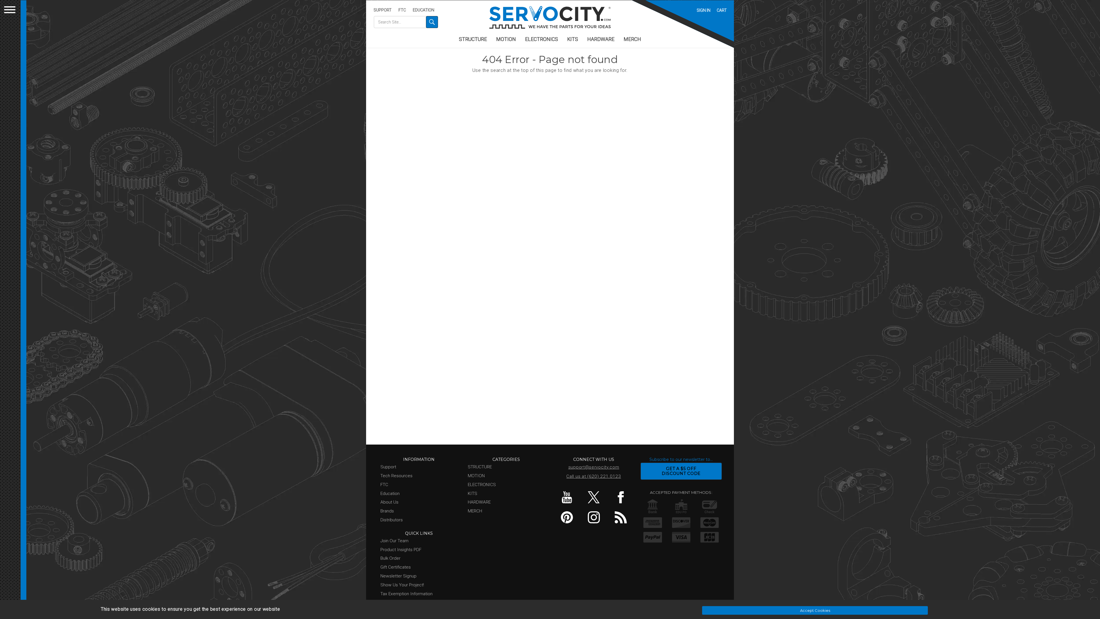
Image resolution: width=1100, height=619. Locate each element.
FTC (402, 10)
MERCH (632, 39)
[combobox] (406, 22)
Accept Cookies (815, 610)
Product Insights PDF (400, 549)
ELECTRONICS (541, 39)
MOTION (506, 39)
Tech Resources (396, 475)
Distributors (391, 519)
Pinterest (567, 517)
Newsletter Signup (398, 576)
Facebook (621, 497)
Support (383, 10)
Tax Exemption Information (406, 593)
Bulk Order (390, 558)
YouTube (567, 497)
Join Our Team (394, 540)
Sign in (703, 10)
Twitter (594, 497)
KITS (572, 39)
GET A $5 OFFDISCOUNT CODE (681, 471)
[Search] (432, 22)
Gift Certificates (395, 567)
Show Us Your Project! (402, 584)
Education (423, 10)
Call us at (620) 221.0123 (593, 476)
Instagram (594, 517)
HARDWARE (600, 39)
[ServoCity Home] (550, 17)
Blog (621, 517)
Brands (387, 511)
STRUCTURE (473, 39)
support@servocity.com (593, 467)
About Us (389, 502)
